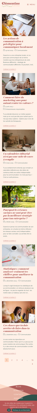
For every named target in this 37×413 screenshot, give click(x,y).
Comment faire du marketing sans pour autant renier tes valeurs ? (18, 100)
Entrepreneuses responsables (15, 109)
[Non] (33, 407)
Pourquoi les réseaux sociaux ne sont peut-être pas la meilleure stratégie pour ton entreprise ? (17, 214)
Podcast (18, 398)
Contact (18, 394)
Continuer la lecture (9, 69)
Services (18, 383)
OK (9, 410)
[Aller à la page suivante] (32, 364)
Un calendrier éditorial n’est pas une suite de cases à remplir (18, 156)
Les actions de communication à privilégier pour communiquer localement (18, 43)
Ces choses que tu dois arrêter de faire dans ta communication (16, 328)
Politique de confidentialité (21, 410)
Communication (22, 50)
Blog (18, 387)
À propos (18, 391)
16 (32, 360)
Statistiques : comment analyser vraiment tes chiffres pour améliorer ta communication (18, 273)
